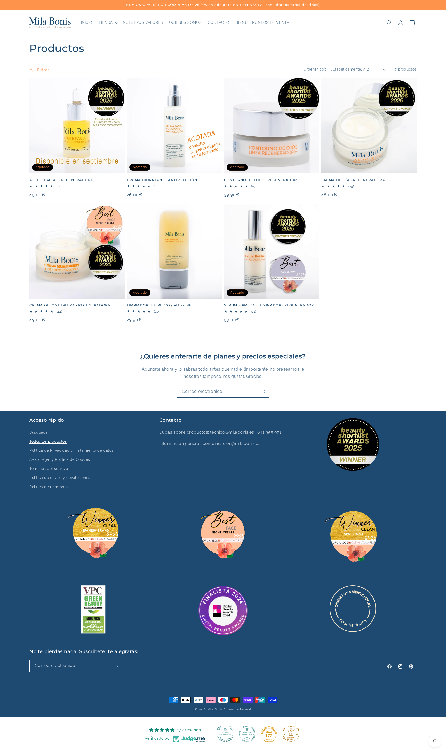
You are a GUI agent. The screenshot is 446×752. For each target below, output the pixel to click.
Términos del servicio (48, 468)
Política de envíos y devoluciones (59, 477)
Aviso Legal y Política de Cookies (59, 459)
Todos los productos (48, 441)
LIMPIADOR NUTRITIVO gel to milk (159, 305)
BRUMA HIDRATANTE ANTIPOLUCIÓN (162, 180)
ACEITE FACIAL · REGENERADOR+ (61, 180)
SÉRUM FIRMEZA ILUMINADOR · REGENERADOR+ (270, 305)
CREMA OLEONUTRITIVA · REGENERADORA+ (71, 305)
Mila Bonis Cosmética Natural (229, 709)
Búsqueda (38, 432)
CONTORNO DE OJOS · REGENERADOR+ (261, 180)
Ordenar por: (315, 69)
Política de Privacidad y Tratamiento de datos (71, 450)
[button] (107, 22)
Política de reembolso (49, 487)
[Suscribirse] (263, 392)
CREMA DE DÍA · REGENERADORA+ (354, 180)
